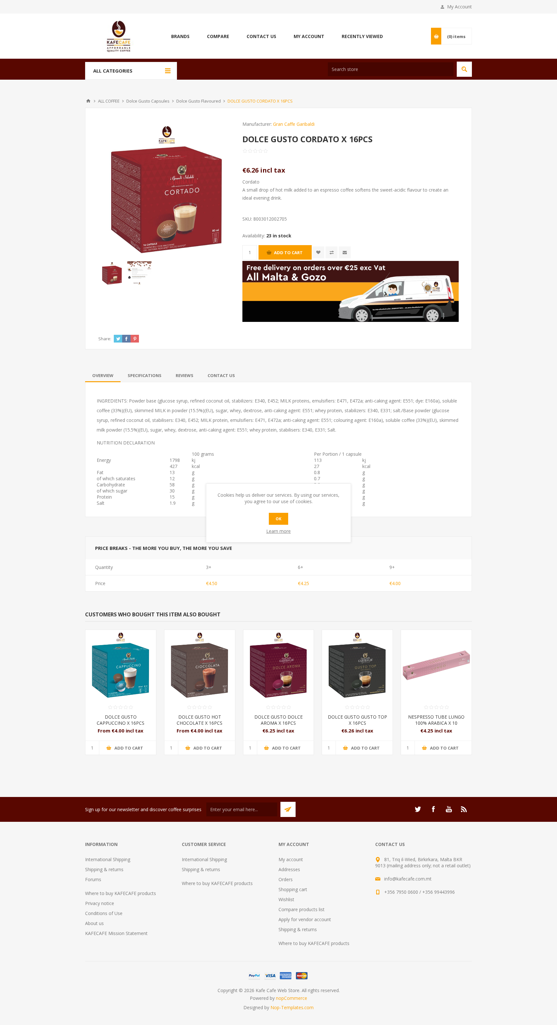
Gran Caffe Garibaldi (294, 124)
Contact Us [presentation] (221, 375)
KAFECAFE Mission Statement (116, 933)
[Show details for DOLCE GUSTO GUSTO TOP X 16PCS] (357, 665)
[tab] (103, 375)
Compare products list (301, 909)
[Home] (88, 101)
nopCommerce (291, 998)
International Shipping (107, 859)
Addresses (289, 869)
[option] (112, 273)
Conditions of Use (103, 913)
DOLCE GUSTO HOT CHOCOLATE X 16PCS (199, 720)
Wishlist (286, 899)
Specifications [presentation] (144, 375)
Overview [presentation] (102, 375)
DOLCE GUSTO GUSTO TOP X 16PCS (357, 720)
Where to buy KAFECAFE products (120, 893)
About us (94, 923)
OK (278, 519)
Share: (104, 339)
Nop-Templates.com (292, 1007)
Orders (285, 879)
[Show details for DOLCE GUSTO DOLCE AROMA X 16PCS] (278, 665)
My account (290, 859)
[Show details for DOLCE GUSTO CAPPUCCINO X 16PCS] (120, 665)
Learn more (278, 531)
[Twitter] (418, 809)
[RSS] (464, 809)
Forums (93, 879)
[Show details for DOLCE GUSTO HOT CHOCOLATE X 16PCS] (199, 665)
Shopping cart (292, 889)
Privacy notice (99, 903)
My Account (459, 7)
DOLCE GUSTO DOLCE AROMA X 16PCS (278, 720)
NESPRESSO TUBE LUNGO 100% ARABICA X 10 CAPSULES (436, 723)
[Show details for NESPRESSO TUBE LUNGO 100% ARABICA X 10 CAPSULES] (436, 665)
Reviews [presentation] (184, 375)
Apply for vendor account (304, 919)
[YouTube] (449, 809)
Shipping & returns (104, 869)
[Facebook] (433, 809)
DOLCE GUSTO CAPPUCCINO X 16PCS (120, 720)
